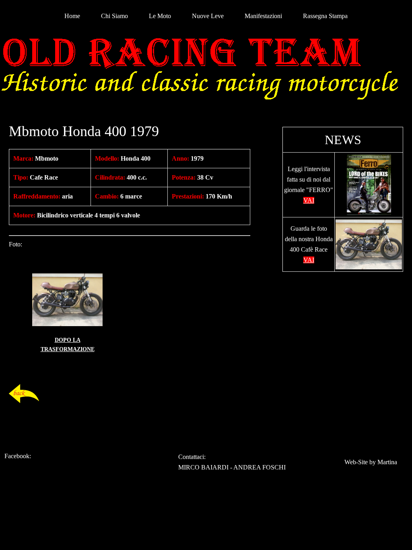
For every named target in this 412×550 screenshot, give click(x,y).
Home (72, 15)
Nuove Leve (208, 15)
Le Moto (160, 15)
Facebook (16, 456)
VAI (308, 200)
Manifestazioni (263, 15)
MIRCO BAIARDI (203, 467)
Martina (387, 462)
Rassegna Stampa (325, 15)
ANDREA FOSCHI (259, 467)
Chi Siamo (114, 15)
